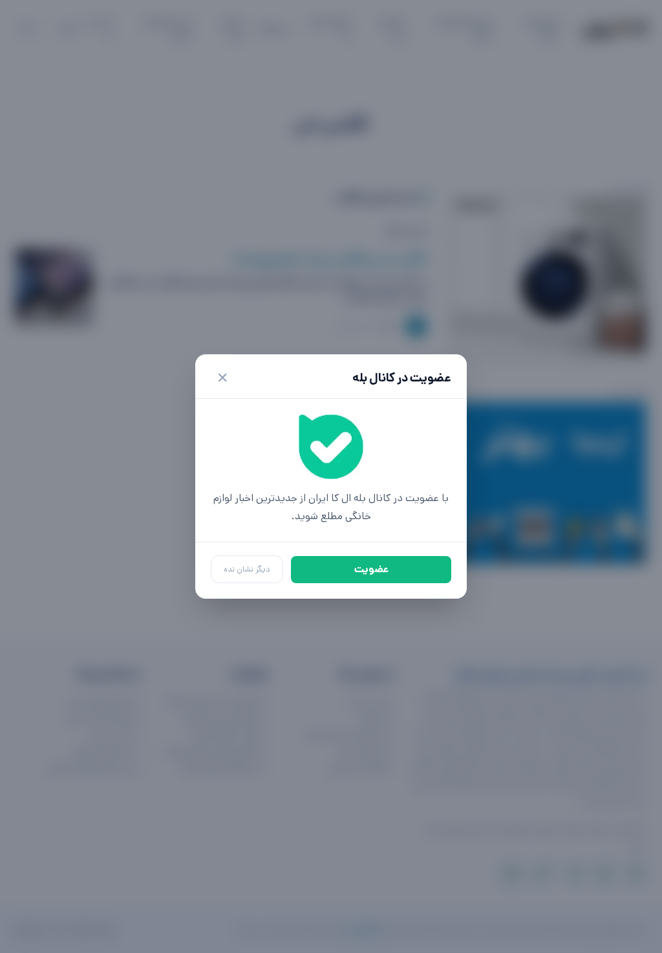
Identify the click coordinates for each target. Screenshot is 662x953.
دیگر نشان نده (247, 569)
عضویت (371, 569)
